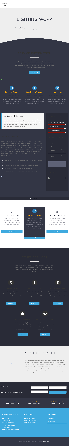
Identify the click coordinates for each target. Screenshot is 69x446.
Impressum (51, 418)
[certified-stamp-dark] (11, 363)
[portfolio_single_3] (1, 79)
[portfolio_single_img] (1, 176)
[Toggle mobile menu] (66, 3)
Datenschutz (51, 421)
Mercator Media (46, 441)
